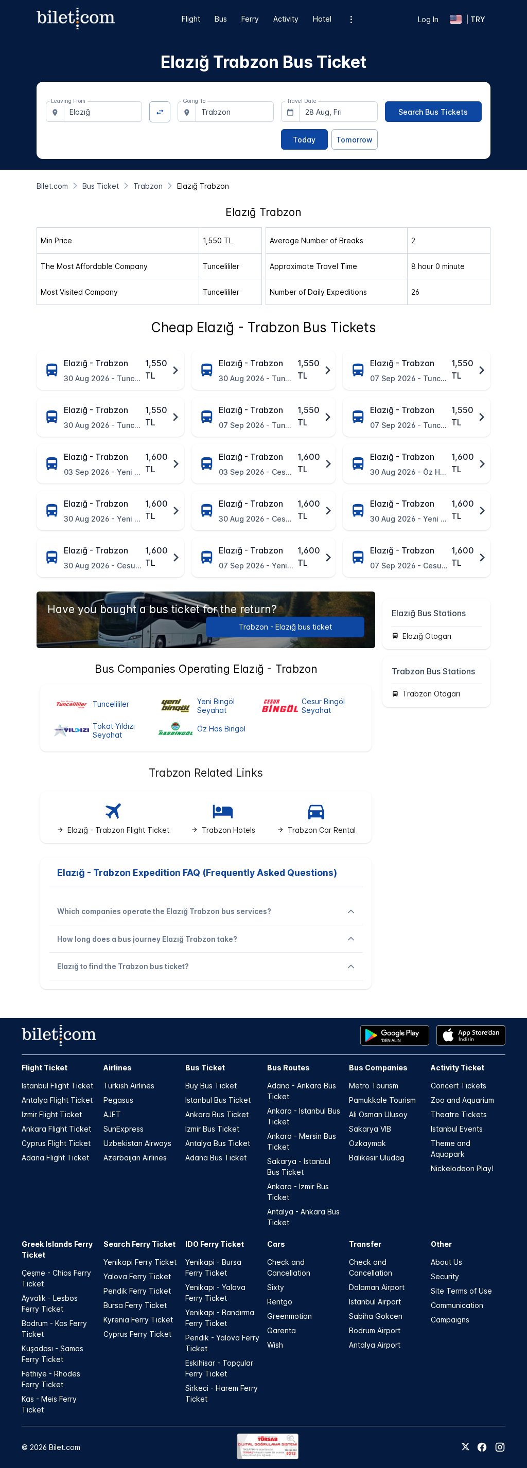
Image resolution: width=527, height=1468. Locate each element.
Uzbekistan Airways (137, 1143)
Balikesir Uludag (377, 1157)
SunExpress (123, 1128)
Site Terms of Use (461, 1290)
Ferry (250, 18)
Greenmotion (289, 1316)
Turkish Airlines (128, 1085)
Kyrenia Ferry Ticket (138, 1319)
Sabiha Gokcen (375, 1316)
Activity (285, 18)
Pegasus (118, 1100)
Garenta (281, 1330)
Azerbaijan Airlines (135, 1157)
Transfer (365, 1244)
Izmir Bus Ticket (212, 1128)
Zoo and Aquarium (462, 1100)
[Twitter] (465, 1447)
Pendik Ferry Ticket (137, 1290)
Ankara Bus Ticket (217, 1114)
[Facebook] (482, 1447)
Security (445, 1276)
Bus (221, 18)
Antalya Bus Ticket (217, 1143)
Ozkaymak (367, 1143)
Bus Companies (378, 1067)
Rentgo (279, 1301)
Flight (191, 18)
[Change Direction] (159, 111)
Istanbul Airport (375, 1301)
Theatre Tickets (459, 1114)
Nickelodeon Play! (462, 1168)
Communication (457, 1305)
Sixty (275, 1287)
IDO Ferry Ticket (214, 1244)
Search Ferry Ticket (139, 1244)
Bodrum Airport (374, 1330)
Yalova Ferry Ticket (137, 1276)
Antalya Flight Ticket (57, 1100)
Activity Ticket (457, 1067)
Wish (275, 1344)
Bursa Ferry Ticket (135, 1305)
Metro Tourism (373, 1085)
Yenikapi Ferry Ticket (140, 1262)
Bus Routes (288, 1067)
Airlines (117, 1067)
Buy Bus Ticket (211, 1085)
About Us (446, 1262)
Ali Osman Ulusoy (378, 1114)
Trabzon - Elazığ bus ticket (285, 626)
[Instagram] (500, 1447)
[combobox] (103, 111)
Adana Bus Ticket (216, 1157)
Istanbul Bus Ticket (218, 1100)
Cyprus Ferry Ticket (137, 1334)
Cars (276, 1244)
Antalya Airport (374, 1344)
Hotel (322, 18)
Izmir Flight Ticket (52, 1114)
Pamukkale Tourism (382, 1100)
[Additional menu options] (351, 19)
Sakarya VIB (370, 1128)
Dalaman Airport (377, 1287)
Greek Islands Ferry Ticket (57, 1249)
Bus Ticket (205, 1067)
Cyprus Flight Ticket (56, 1143)
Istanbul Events (457, 1128)
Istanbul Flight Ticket (57, 1085)
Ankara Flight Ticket (56, 1128)
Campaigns (450, 1319)
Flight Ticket (44, 1067)
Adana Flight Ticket (55, 1157)
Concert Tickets (458, 1085)
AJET (112, 1114)
